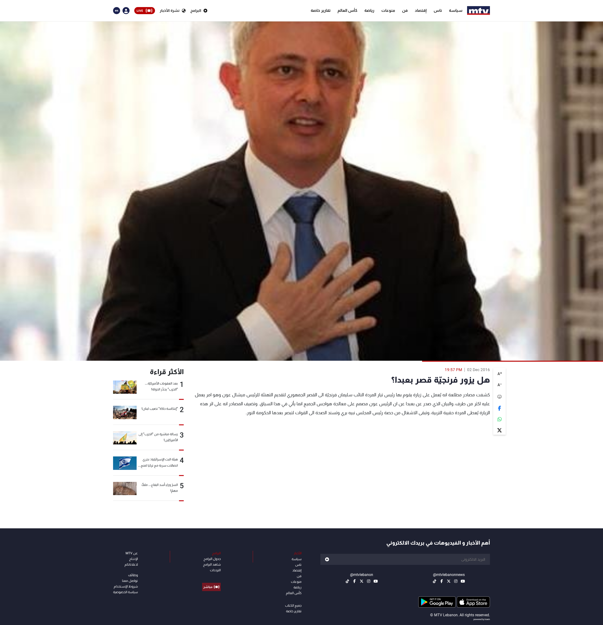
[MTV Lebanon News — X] (448, 581)
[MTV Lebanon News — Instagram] (455, 581)
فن (405, 10)
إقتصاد (421, 10)
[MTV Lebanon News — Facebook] (441, 581)
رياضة (369, 10)
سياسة (455, 10)
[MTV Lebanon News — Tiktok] (434, 581)
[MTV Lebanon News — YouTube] (462, 581)
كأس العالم (347, 10)
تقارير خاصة (320, 10)
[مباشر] (211, 576)
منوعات (388, 10)
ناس (438, 10)
